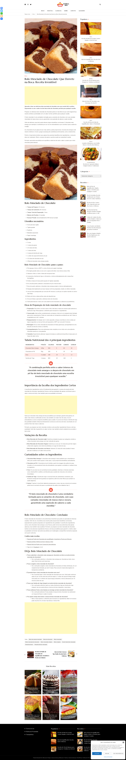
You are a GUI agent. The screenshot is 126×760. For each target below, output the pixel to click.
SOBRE (66, 10)
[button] (123, 742)
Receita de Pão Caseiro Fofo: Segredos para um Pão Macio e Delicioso (93, 204)
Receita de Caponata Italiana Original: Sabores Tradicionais (91, 165)
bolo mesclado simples (46, 642)
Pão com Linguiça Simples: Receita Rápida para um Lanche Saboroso (94, 235)
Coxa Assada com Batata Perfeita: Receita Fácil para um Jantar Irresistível (94, 227)
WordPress (79, 757)
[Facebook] (1, 8)
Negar (107, 753)
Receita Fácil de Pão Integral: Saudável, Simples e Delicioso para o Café (94, 211)
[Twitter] (1, 10)
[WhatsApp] (1, 13)
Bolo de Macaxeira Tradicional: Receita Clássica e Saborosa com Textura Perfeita (32, 690)
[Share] (1, 18)
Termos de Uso (30, 728)
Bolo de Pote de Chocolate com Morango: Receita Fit (90, 102)
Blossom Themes (64, 757)
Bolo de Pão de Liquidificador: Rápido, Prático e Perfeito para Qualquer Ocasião (93, 189)
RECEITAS (49, 10)
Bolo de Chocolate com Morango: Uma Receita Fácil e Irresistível (51, 716)
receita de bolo (29, 644)
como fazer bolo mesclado (69, 642)
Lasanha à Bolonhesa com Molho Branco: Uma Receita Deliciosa (91, 144)
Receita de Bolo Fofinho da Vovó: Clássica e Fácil (40, 542)
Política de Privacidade (108, 756)
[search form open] (100, 4)
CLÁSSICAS (58, 10)
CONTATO (73, 10)
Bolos (26, 76)
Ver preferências (118, 753)
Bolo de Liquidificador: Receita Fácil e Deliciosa (91, 60)
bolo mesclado (58, 639)
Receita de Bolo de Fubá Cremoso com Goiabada (68, 717)
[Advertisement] (51, 95)
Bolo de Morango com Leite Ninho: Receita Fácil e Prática (68, 691)
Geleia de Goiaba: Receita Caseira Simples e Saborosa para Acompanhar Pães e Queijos (94, 219)
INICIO (42, 10)
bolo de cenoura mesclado (36, 639)
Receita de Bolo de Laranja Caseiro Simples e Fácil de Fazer (91, 39)
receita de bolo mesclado (41, 644)
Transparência (29, 734)
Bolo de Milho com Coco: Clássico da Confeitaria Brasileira (33, 716)
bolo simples (58, 642)
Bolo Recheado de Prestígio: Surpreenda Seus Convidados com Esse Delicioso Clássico (51, 690)
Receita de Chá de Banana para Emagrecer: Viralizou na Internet (91, 81)
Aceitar (97, 753)
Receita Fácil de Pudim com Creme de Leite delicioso (41, 544)
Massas (90, 141)
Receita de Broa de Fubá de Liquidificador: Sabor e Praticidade (91, 123)
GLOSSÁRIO (82, 10)
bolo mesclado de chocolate (32, 642)
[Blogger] (1, 16)
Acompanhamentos (91, 162)
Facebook (36, 547)
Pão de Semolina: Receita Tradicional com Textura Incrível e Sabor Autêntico (94, 196)
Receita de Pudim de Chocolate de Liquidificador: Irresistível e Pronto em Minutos (49, 539)
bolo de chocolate (48, 639)
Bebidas (91, 78)
